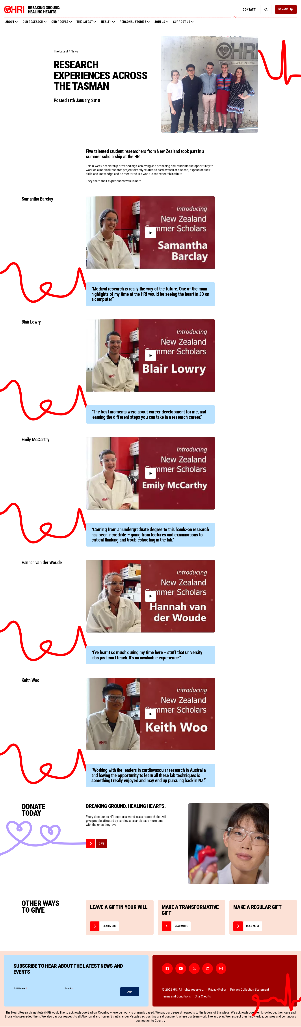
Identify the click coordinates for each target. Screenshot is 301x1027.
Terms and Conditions (176, 996)
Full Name (20, 988)
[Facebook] (167, 968)
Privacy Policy (217, 989)
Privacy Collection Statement (249, 989)
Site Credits (203, 996)
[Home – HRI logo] (32, 9)
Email (68, 988)
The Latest (61, 51)
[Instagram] (221, 968)
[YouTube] (180, 968)
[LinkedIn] (207, 968)
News (74, 51)
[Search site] (266, 9)
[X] (194, 968)
